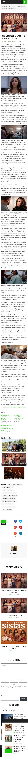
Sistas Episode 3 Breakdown (9, 501)
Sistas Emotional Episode (8, 498)
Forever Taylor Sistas (7, 487)
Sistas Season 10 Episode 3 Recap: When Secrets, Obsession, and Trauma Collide (19, 727)
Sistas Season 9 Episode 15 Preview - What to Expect (14, 647)
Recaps (4, 41)
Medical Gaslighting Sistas (9, 492)
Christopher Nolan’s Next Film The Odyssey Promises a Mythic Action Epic (19, 749)
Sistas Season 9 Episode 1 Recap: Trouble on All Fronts (19, 416)
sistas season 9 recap (7, 504)
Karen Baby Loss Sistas (7, 490)
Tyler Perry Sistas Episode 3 (8, 506)
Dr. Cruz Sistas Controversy (15, 484)
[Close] (4, 721)
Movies (14, 754)
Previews (9, 650)
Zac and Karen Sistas (7, 509)
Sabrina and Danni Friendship (9, 495)
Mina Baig (19, 41)
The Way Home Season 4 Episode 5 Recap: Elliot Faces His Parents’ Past (19, 738)
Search (3, 696)
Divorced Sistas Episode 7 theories (16, 407)
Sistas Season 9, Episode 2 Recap (14, 615)
